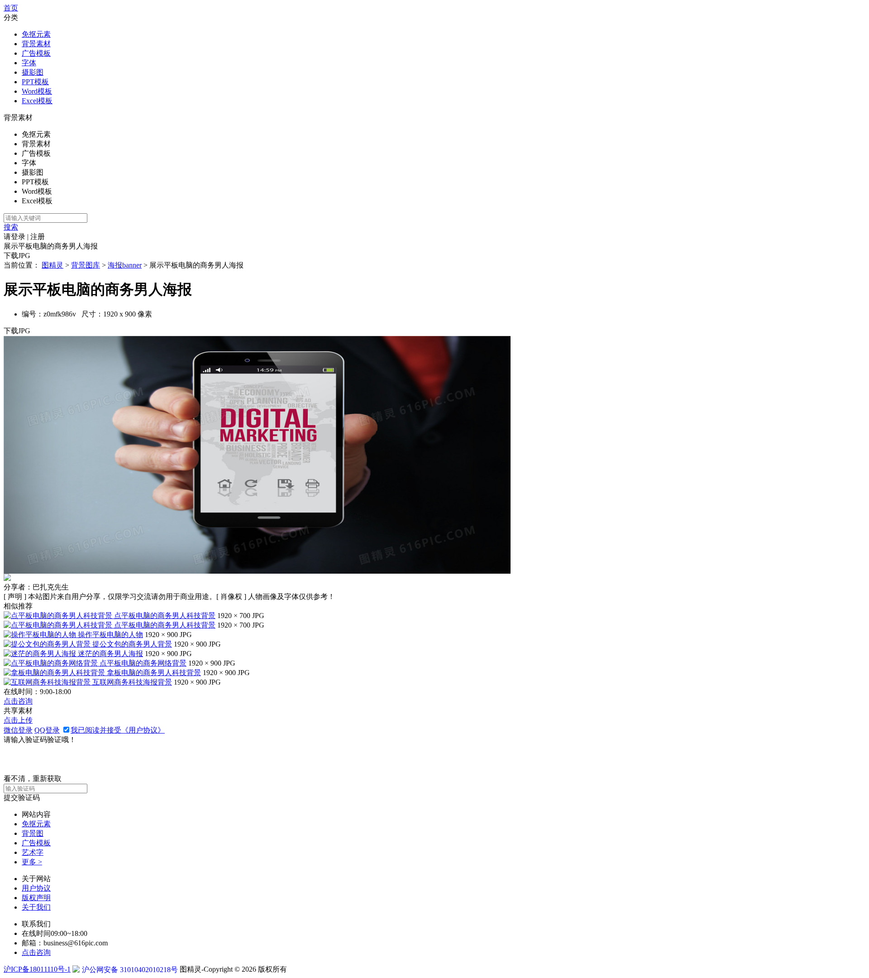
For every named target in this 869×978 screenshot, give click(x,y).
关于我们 (36, 907)
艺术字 (32, 852)
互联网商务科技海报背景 (132, 682)
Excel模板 (37, 101)
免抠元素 (36, 34)
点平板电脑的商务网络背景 (143, 663)
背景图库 (85, 265)
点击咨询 (18, 701)
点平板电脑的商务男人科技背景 (164, 615)
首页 (11, 8)
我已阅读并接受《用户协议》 (118, 730)
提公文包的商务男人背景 (132, 644)
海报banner (125, 265)
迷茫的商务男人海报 (110, 653)
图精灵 (52, 265)
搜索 (11, 227)
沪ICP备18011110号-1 (37, 969)
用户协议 (36, 888)
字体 (29, 63)
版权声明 (36, 897)
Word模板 (37, 91)
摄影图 (32, 72)
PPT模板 (35, 82)
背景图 (32, 833)
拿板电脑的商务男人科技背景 (154, 672)
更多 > (32, 862)
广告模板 (36, 53)
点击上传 (18, 720)
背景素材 (36, 44)
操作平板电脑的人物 (110, 634)
